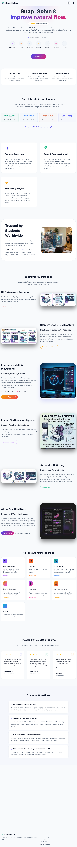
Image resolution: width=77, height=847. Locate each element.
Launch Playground (8, 397)
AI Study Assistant (45, 844)
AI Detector (43, 839)
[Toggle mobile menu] (73, 2)
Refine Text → (46, 487)
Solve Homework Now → (49, 347)
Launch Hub (6, 533)
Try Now (37, 56)
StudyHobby (11, 3)
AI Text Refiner (44, 841)
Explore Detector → (8, 307)
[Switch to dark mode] (68, 2)
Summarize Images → (9, 442)
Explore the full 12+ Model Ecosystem (37, 127)
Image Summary (44, 837)
